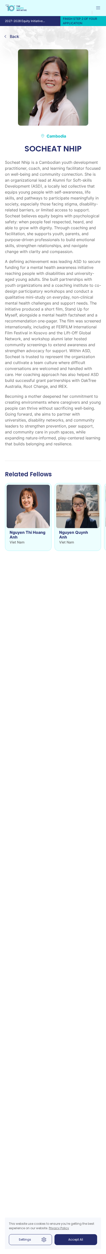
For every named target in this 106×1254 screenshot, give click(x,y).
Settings (25, 1239)
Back (14, 36)
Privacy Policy (59, 1228)
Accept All (75, 1239)
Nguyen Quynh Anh (73, 535)
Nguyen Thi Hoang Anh (27, 535)
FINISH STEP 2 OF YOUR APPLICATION (80, 21)
